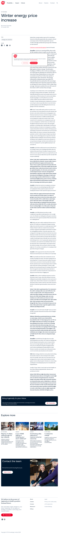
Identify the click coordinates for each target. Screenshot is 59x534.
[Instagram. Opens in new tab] (4, 519)
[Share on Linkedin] (1, 45)
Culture (23, 3)
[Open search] (57, 3)
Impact (17, 3)
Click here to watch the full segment (38, 47)
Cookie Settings (48, 506)
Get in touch (7, 472)
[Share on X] (4, 45)
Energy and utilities (7, 39)
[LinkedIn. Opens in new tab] (2, 519)
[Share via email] (10, 45)
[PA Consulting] (3, 3)
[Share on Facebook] (7, 45)
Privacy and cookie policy (33, 59)
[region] (30, 59)
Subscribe (52, 403)
